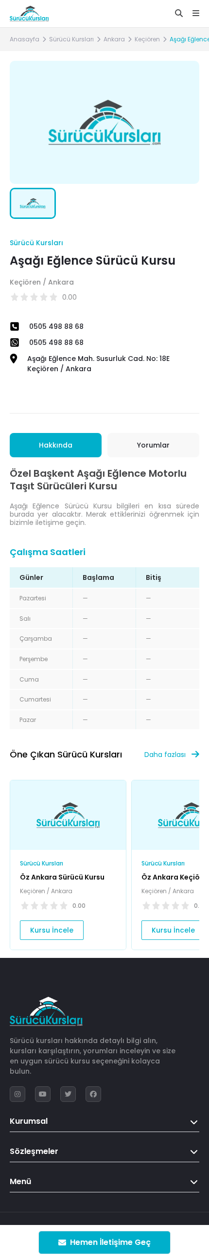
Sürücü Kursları (71, 39)
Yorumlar (153, 445)
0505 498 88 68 (56, 326)
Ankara (114, 39)
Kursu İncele (51, 930)
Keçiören (147, 39)
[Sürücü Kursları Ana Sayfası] (29, 13)
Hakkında (55, 445)
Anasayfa (24, 39)
